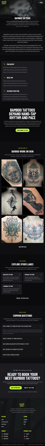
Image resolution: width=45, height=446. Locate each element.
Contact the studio (29, 388)
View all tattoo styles (22, 298)
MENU (41, 2)
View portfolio (22, 247)
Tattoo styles (20, 15)
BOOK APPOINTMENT (15, 388)
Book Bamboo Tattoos (22, 130)
